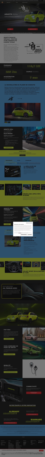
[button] (24, 234)
